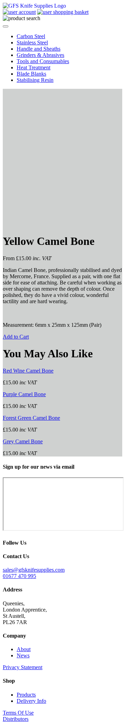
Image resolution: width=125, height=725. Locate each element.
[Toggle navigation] (5, 26)
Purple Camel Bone (24, 394)
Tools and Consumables (43, 61)
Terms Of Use (18, 713)
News (23, 655)
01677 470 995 (19, 576)
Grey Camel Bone (23, 441)
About (24, 649)
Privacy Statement (22, 667)
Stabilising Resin (35, 80)
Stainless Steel (32, 42)
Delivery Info (31, 701)
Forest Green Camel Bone (31, 418)
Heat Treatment (33, 67)
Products (26, 695)
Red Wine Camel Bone (28, 371)
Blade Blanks (31, 74)
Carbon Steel (31, 36)
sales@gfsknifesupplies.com (34, 570)
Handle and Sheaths (38, 49)
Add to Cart (16, 337)
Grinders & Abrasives (40, 55)
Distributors (15, 719)
